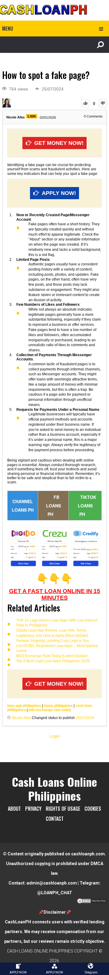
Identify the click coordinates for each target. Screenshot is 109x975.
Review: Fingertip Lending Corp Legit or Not (52, 641)
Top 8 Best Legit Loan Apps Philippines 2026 (53, 661)
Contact (55, 818)
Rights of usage (63, 808)
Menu (7, 28)
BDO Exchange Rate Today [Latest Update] (51, 656)
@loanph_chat (54, 892)
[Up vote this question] (85, 103)
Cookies (92, 808)
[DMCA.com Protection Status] (92, 902)
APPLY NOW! (59, 193)
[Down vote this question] (103, 103)
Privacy (33, 808)
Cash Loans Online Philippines (54, 788)
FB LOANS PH (53, 505)
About (14, 808)
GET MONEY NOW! (59, 143)
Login (54, 736)
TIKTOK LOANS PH (87, 505)
